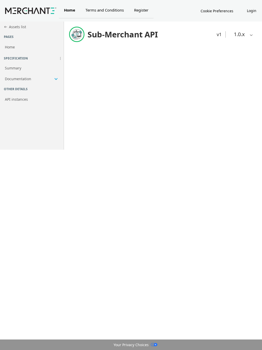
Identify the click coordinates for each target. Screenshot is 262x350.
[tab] (69, 10)
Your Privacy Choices (131, 344)
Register (141, 10)
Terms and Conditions (104, 10)
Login (251, 10)
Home (69, 10)
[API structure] (32, 73)
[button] (60, 58)
